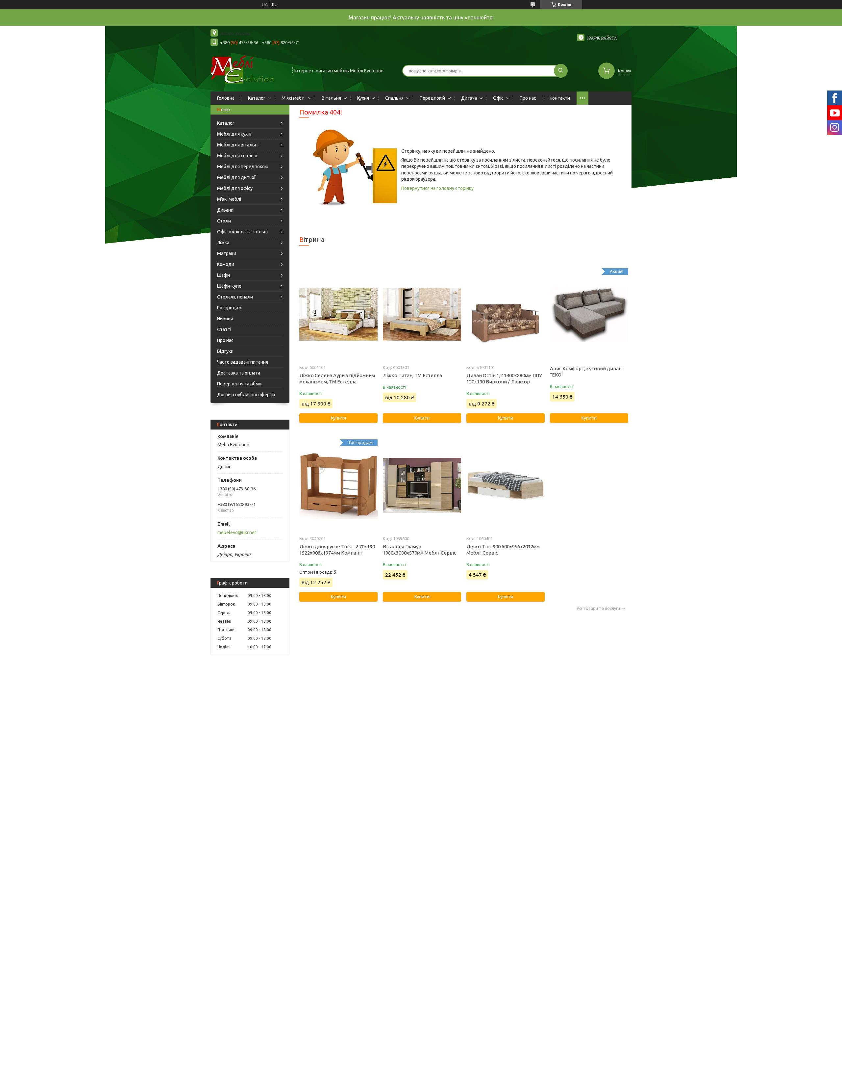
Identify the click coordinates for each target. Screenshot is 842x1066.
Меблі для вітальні (238, 144)
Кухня (363, 98)
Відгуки (225, 351)
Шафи (223, 275)
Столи (224, 220)
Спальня (394, 98)
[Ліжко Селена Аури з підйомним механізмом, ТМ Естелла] (338, 314)
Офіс (498, 98)
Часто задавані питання (242, 362)
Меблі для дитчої (236, 177)
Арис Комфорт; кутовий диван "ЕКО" (586, 371)
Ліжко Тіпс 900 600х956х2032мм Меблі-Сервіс (503, 550)
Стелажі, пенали (235, 296)
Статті (224, 329)
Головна (226, 98)
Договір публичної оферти (246, 394)
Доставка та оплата (238, 373)
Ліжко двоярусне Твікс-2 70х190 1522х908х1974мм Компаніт (337, 550)
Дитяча (469, 98)
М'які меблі (294, 98)
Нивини (225, 318)
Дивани (225, 210)
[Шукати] (561, 71)
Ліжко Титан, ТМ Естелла (412, 375)
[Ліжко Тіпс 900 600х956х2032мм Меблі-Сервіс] (505, 485)
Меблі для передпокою (242, 166)
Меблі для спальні (237, 155)
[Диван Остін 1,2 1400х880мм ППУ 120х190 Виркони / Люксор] (505, 314)
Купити (338, 418)
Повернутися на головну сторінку (437, 188)
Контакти (560, 98)
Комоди (225, 264)
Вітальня (331, 98)
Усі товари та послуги (598, 608)
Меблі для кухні (234, 134)
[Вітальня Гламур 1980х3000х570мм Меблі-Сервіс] (422, 485)
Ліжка (223, 242)
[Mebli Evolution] (248, 70)
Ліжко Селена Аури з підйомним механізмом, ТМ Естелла (337, 378)
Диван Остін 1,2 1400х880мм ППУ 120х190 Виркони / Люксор (504, 378)
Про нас (528, 98)
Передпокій (432, 98)
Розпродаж (229, 307)
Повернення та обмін (239, 383)
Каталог (256, 98)
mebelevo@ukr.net (236, 532)
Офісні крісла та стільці (242, 231)
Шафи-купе (229, 286)
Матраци (226, 253)
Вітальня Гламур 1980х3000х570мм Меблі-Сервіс (419, 550)
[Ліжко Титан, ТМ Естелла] (422, 314)
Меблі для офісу (235, 188)
